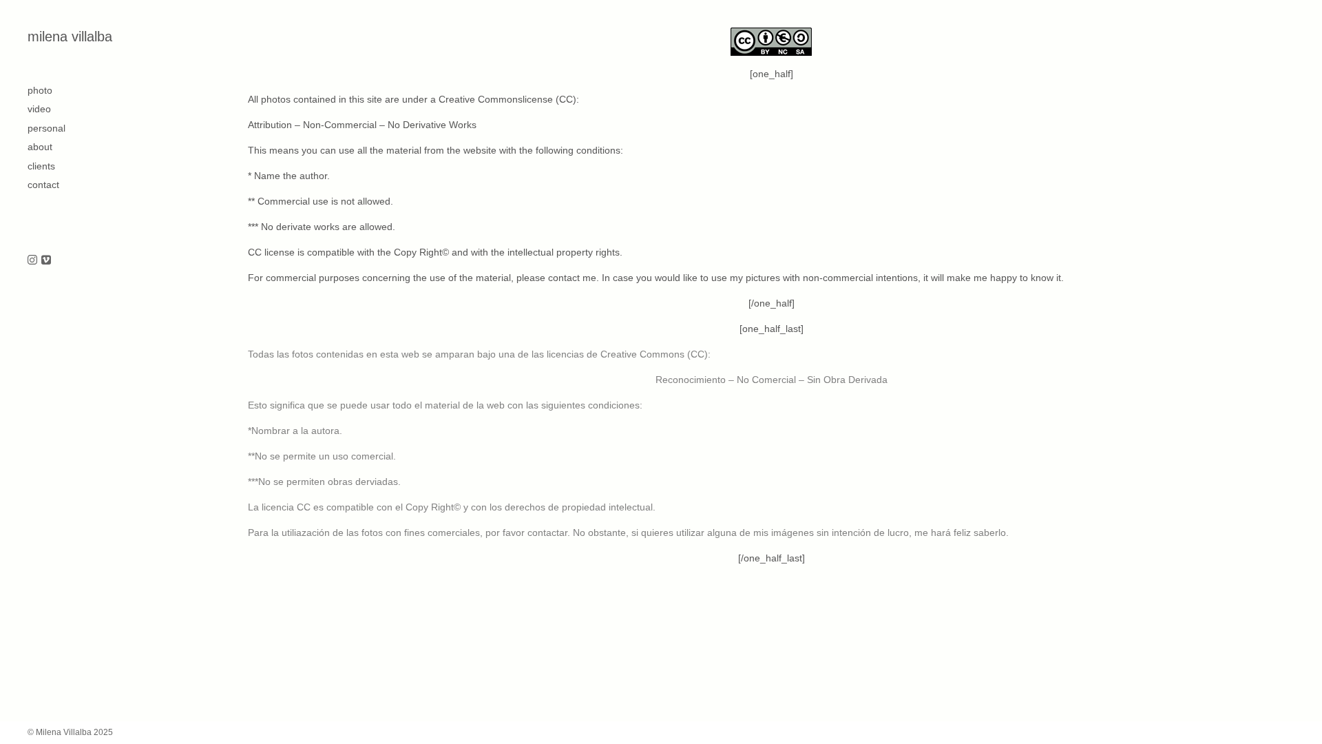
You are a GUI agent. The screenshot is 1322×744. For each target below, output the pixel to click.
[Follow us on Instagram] (32, 261)
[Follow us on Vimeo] (46, 261)
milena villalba (70, 36)
